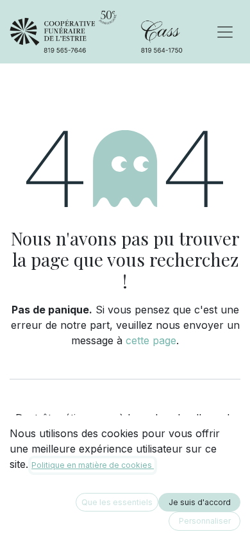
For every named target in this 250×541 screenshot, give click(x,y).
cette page (151, 340)
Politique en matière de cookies (92, 465)
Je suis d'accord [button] (200, 502)
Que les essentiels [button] (117, 502)
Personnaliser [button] (205, 521)
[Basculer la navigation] (225, 32)
